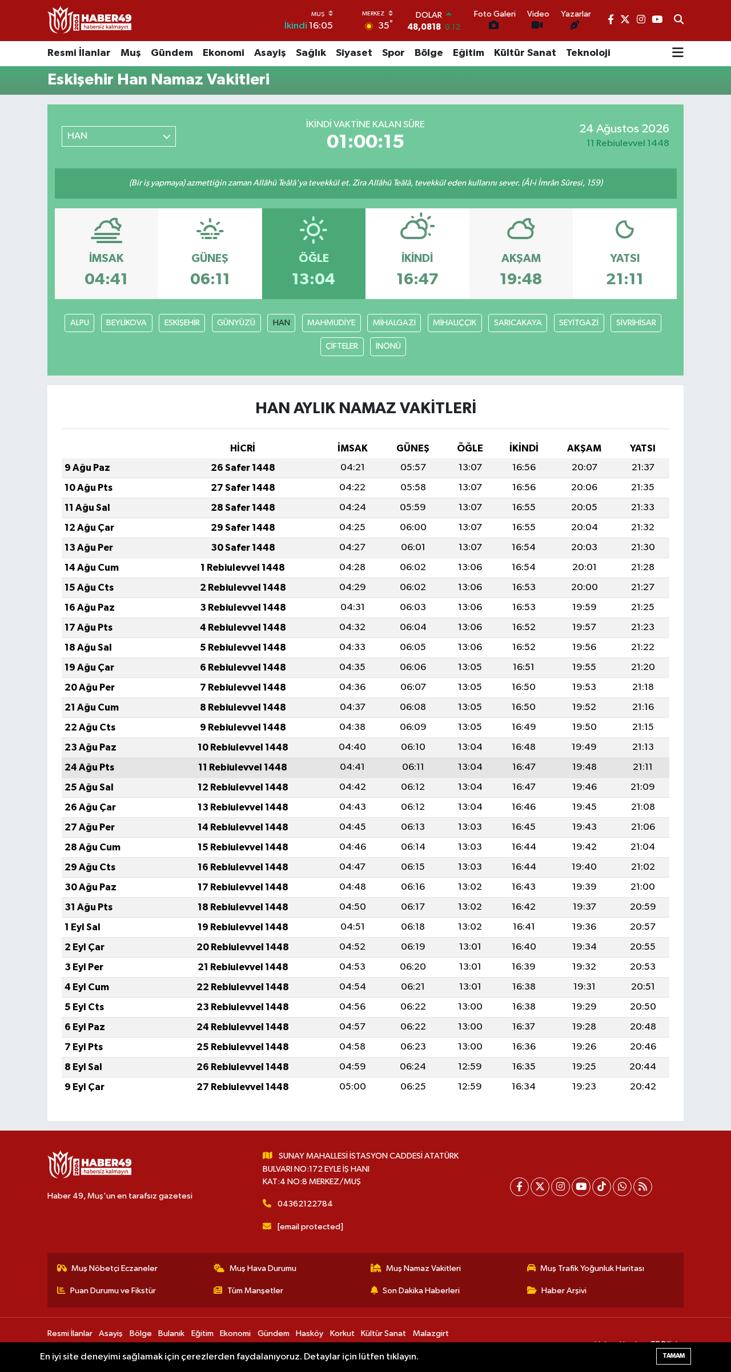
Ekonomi (223, 53)
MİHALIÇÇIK (454, 322)
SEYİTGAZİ (579, 322)
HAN (281, 322)
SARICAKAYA (518, 322)
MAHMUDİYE (331, 322)
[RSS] (642, 1186)
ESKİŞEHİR (182, 322)
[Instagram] (560, 1186)
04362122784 (305, 1204)
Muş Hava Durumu (263, 1268)
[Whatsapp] (622, 1186)
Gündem (172, 53)
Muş (131, 53)
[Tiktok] (601, 1186)
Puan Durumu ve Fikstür (113, 1290)
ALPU (79, 322)
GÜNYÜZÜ (236, 322)
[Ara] (679, 20)
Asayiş (270, 53)
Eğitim (468, 53)
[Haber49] (90, 20)
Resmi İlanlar (79, 53)
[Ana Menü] (678, 53)
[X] (540, 1186)
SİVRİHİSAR (636, 322)
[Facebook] (519, 1186)
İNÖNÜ (388, 346)
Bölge (429, 53)
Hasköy (309, 1333)
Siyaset (354, 53)
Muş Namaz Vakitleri (423, 1268)
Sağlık (311, 53)
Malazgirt (431, 1333)
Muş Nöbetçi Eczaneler (114, 1268)
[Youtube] (581, 1186)
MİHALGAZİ (394, 322)
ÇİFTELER (342, 346)
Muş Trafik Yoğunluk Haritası (592, 1268)
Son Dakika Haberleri (421, 1290)
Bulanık (171, 1333)
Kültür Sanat (525, 53)
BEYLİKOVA (126, 322)
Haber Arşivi (564, 1290)
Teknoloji (588, 53)
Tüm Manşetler (255, 1290)
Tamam (673, 1356)
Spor (393, 53)
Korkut (342, 1333)
